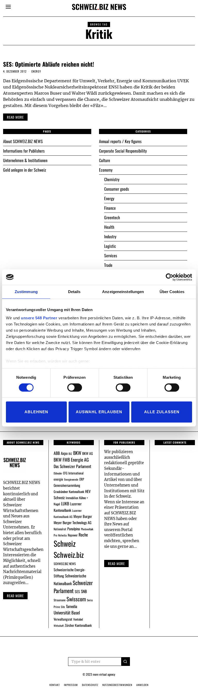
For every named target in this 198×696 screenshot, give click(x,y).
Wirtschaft (59, 625)
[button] (125, 661)
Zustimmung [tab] (26, 291)
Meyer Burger (82, 516)
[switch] (74, 387)
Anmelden (142, 685)
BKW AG (87, 453)
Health (109, 227)
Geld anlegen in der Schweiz (24, 170)
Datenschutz (90, 685)
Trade (108, 265)
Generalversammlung (67, 485)
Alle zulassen (161, 412)
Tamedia (71, 606)
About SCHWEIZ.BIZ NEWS (23, 141)
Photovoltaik (87, 529)
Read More (116, 563)
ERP (81, 479)
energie (58, 479)
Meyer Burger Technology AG (73, 522)
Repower (73, 535)
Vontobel (78, 619)
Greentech (112, 217)
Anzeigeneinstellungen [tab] (123, 291)
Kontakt (55, 685)
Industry (110, 236)
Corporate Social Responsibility (123, 151)
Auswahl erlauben (99, 412)
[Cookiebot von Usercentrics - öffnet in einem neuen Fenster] (169, 277)
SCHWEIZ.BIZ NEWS (65, 563)
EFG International (73, 473)
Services (110, 255)
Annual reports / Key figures (120, 141)
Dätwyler (58, 473)
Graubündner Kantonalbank (69, 491)
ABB (57, 453)
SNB (84, 591)
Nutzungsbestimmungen (117, 685)
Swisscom (76, 599)
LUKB (65, 503)
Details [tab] (74, 291)
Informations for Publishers (24, 151)
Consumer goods (116, 189)
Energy (36, 71)
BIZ (70, 454)
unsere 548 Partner (39, 318)
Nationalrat (60, 529)
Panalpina (73, 528)
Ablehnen (36, 412)
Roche (83, 535)
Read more (15, 595)
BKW (77, 452)
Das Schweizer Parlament (72, 466)
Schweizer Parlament (73, 587)
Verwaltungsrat (63, 619)
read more (15, 117)
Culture (104, 160)
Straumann (59, 600)
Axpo (64, 453)
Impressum (71, 685)
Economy (105, 170)
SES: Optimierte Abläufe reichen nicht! (48, 64)
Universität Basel (67, 612)
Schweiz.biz (69, 554)
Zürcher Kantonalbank (78, 625)
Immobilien (72, 497)
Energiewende (71, 479)
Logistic (110, 246)
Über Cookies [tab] (172, 291)
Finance (110, 208)
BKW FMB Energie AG (71, 459)
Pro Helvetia (60, 535)
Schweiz (65, 543)
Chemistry (111, 179)
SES (77, 591)
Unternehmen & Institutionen (25, 160)
